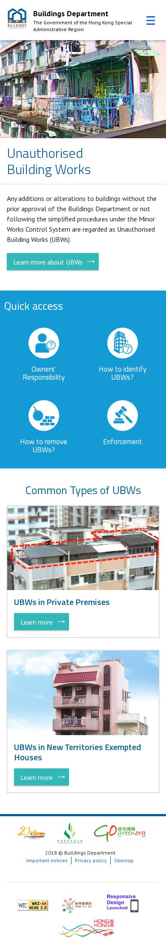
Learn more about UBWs (48, 262)
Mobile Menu (150, 20)
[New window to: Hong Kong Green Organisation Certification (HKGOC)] (120, 832)
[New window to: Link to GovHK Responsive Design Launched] (124, 902)
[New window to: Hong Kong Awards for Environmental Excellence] (70, 832)
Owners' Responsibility (44, 373)
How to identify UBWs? (122, 373)
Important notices (47, 860)
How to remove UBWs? (43, 445)
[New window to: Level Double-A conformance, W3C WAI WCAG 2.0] (32, 902)
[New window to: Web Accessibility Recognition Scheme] (77, 902)
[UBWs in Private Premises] (83, 547)
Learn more (36, 622)
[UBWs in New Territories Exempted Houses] (83, 692)
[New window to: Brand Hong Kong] (86, 927)
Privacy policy (91, 860)
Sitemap (124, 860)
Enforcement (122, 441)
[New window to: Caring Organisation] (31, 832)
